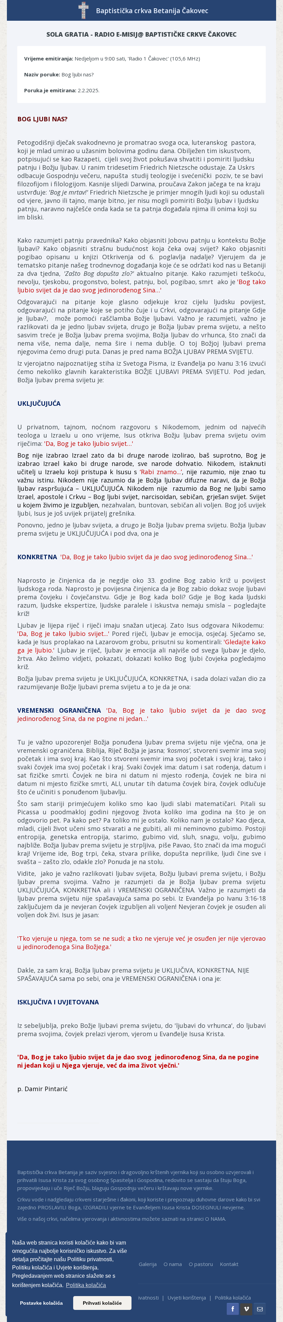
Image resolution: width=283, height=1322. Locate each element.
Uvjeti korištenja (186, 1297)
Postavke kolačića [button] (41, 1303)
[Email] (260, 1309)
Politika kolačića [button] (86, 1285)
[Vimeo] (246, 1309)
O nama (173, 1263)
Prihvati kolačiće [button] (102, 1303)
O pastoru (201, 1263)
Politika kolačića (233, 1297)
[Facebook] (233, 1309)
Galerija (148, 1263)
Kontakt (229, 1263)
